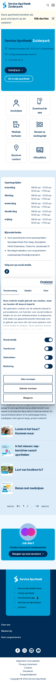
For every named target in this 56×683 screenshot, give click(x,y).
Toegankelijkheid (28, 674)
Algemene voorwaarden (28, 661)
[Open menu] (52, 5)
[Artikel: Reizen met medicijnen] (28, 490)
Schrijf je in (14, 70)
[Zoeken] (48, 5)
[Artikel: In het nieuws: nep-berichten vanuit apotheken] (28, 452)
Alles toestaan (28, 379)
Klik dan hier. (41, 18)
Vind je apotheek (26, 593)
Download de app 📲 (28, 597)
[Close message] (53, 18)
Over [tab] (46, 290)
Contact (22, 607)
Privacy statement (28, 664)
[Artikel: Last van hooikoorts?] (28, 471)
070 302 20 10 (16, 60)
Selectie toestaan (28, 388)
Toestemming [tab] (10, 290)
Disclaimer (28, 671)
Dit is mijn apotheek (18, 78)
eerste (10, 506)
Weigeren (28, 398)
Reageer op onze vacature (26, 553)
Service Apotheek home (29, 588)
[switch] (49, 348)
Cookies (28, 667)
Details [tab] (28, 290)
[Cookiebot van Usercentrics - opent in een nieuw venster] (40, 283)
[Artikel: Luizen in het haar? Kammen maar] (28, 433)
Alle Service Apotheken (29, 602)
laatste (45, 506)
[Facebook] (7, 271)
